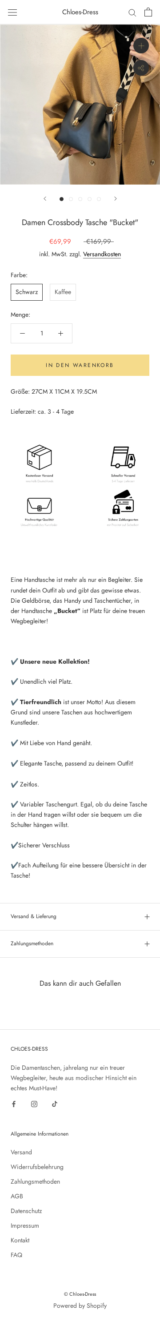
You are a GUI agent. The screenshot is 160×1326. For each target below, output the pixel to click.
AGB (17, 1196)
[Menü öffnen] (12, 12)
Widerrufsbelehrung (37, 1166)
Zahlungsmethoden (32, 943)
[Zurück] (45, 199)
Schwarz (27, 291)
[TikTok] (55, 1103)
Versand (21, 1152)
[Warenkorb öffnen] (148, 12)
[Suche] (132, 12)
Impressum (25, 1225)
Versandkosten (102, 254)
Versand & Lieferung (33, 916)
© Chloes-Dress (80, 1294)
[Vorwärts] (115, 199)
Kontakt (20, 1240)
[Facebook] (14, 1103)
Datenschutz (26, 1210)
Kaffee (63, 291)
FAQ (16, 1254)
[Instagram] (34, 1103)
